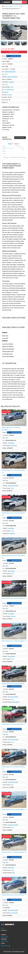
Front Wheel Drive (9, 89)
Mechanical (14, 445)
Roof (12, 827)
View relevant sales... (20, 137)
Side (12, 784)
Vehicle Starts (11, 571)
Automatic (11, 82)
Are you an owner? (14, 52)
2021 (6, 74)
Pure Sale (9, 94)
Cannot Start (11, 443)
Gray (6, 84)
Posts (2, 928)
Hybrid (6, 92)
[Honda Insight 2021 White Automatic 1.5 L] (14, 460)
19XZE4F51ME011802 (9, 71)
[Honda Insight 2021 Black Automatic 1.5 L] (14, 757)
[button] (25, 22)
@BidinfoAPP (4, 937)
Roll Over (13, 616)
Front (11, 87)
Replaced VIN (15, 702)
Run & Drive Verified (12, 76)
